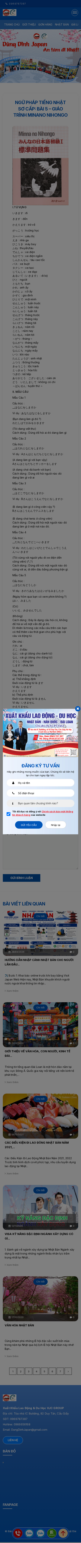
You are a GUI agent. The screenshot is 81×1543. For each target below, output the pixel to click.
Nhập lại (55, 824)
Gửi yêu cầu (29, 824)
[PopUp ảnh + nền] (40, 732)
